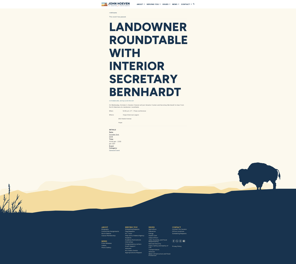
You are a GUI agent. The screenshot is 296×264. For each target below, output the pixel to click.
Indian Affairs (153, 238)
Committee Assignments (110, 231)
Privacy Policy (177, 246)
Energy (151, 233)
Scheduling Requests (132, 229)
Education (152, 231)
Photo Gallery (106, 247)
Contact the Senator (179, 229)
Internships (129, 242)
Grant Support (130, 246)
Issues (165, 4)
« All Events (113, 12)
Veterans (128, 248)
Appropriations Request (133, 252)
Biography (105, 229)
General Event (114, 150)
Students (128, 238)
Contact (185, 4)
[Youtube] (183, 241)
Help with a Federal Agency (134, 235)
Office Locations (178, 231)
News (174, 4)
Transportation (154, 249)
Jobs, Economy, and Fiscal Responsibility (158, 240)
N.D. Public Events (131, 250)
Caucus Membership (109, 235)
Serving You (153, 4)
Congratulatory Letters (133, 244)
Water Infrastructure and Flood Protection (159, 254)
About (140, 4)
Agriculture (152, 229)
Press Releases (107, 243)
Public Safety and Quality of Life (158, 246)
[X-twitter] (177, 241)
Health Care (153, 235)
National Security (155, 244)
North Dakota (106, 233)
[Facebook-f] (173, 241)
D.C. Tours (128, 233)
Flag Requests (130, 231)
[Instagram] (180, 241)
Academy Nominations (133, 240)
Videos (104, 245)
